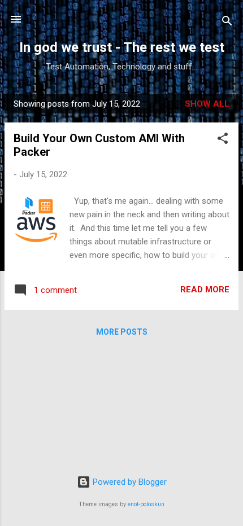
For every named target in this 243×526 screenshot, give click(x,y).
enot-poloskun (146, 504)
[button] (222, 140)
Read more (204, 289)
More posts (121, 331)
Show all (207, 104)
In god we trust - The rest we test (121, 47)
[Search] (227, 23)
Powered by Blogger (128, 482)
